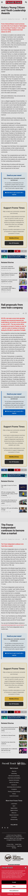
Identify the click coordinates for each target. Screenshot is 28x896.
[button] (25, 867)
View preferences (14, 890)
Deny (14, 886)
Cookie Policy (10, 894)
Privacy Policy (17, 894)
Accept (14, 882)
